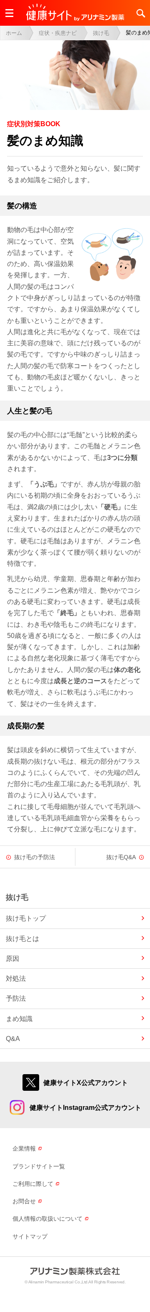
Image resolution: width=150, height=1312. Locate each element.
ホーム (14, 33)
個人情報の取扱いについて (47, 1218)
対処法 (16, 978)
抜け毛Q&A (121, 857)
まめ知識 (19, 1018)
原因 (12, 958)
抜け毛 (101, 33)
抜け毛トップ (26, 918)
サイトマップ (30, 1236)
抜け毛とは (22, 938)
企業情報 (24, 1148)
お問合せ (24, 1201)
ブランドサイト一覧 (38, 1166)
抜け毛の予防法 (34, 857)
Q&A (13, 1038)
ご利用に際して (32, 1183)
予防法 (16, 998)
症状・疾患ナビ (58, 33)
